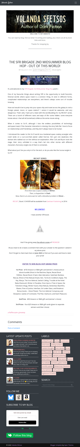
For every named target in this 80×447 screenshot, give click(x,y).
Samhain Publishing (54, 201)
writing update (47, 352)
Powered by (18, 428)
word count (65, 341)
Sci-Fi (48, 70)
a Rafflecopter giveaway (16, 312)
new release (60, 348)
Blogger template (56, 445)
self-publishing (58, 370)
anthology (66, 352)
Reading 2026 (47, 355)
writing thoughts (47, 341)
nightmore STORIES (49, 373)
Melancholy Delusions (62, 366)
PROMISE (55, 242)
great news (57, 352)
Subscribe (22, 422)
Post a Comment (14, 328)
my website (46, 363)
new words (62, 359)
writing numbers (56, 345)
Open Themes (68, 445)
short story (46, 345)
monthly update (47, 366)
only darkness (47, 370)
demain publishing (59, 355)
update (70, 359)
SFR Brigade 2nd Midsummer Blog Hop (38, 89)
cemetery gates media (59, 363)
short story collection (49, 359)
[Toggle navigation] (75, 3)
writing (57, 341)
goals (68, 348)
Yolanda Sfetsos (17, 445)
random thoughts (48, 348)
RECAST (16, 201)
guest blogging (39, 70)
